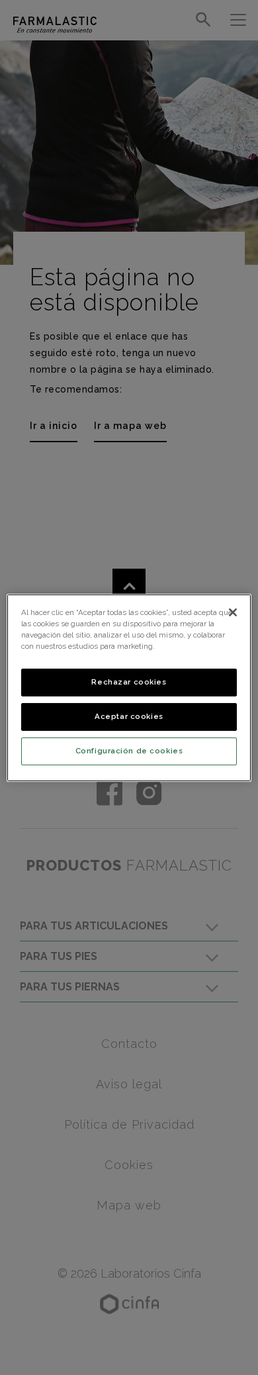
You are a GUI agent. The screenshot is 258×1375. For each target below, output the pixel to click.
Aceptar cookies (129, 716)
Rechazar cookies (128, 682)
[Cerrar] (232, 611)
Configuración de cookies (129, 750)
